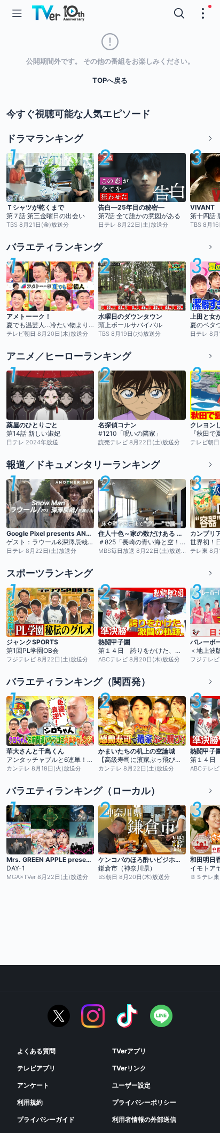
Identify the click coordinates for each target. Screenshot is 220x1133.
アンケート (33, 1085)
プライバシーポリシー (144, 1102)
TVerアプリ (129, 1051)
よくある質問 (36, 1051)
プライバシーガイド (46, 1119)
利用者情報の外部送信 (144, 1119)
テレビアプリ (36, 1068)
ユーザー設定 (131, 1085)
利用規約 (30, 1102)
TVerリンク (129, 1068)
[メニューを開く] (17, 13)
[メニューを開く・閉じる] (202, 13)
